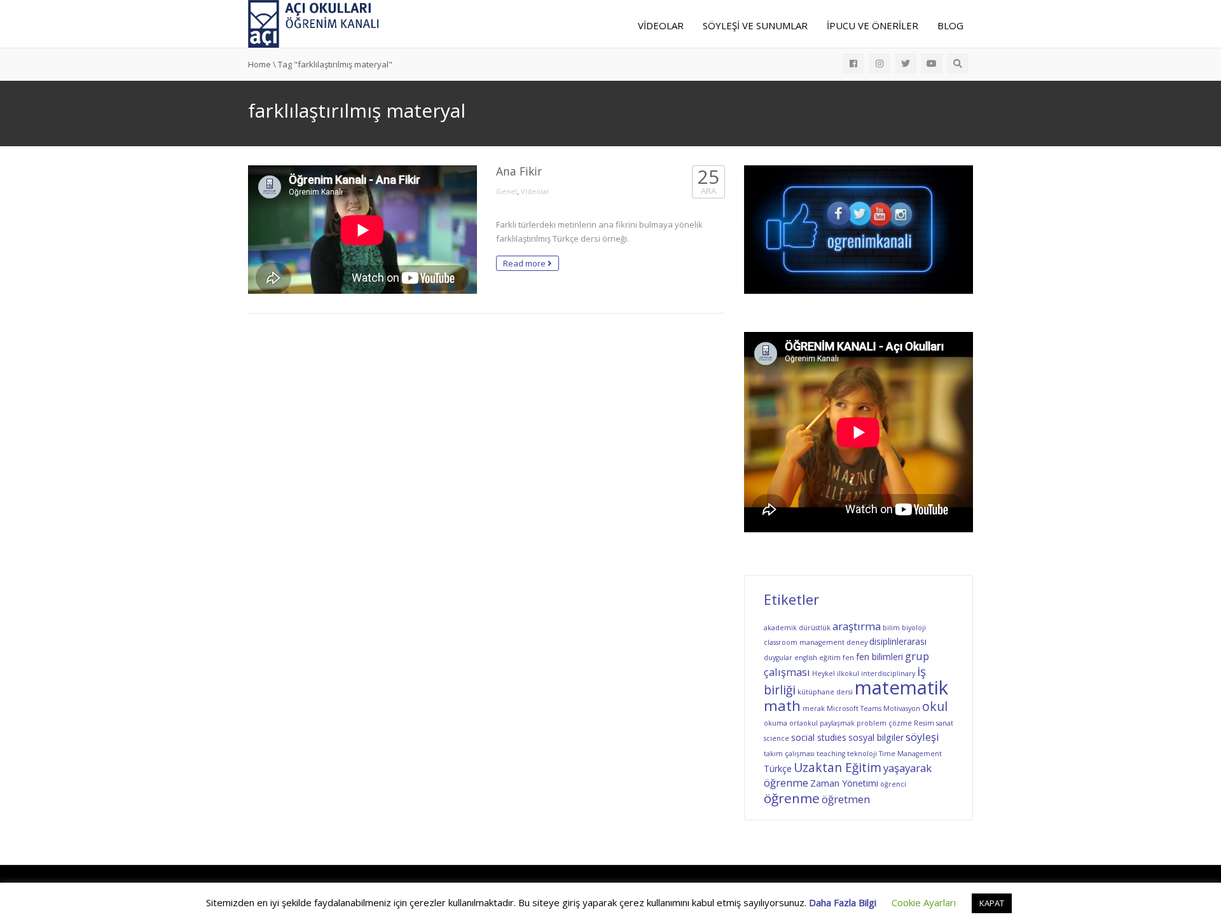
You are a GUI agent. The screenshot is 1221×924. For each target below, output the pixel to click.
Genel (506, 191)
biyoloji (914, 627)
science (776, 738)
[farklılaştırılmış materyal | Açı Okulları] (314, 23)
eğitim (830, 657)
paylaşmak (837, 723)
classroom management (804, 642)
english (805, 657)
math (782, 705)
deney (856, 642)
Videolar (661, 25)
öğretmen (846, 799)
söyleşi (922, 736)
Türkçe (778, 768)
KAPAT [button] (991, 903)
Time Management (910, 753)
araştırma (856, 626)
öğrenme (792, 798)
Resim (924, 723)
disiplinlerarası (898, 641)
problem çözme (884, 723)
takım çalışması (789, 753)
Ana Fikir (519, 171)
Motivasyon (901, 708)
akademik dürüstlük (797, 627)
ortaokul (803, 723)
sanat (944, 723)
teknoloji (862, 753)
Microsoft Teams (854, 708)
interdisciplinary (888, 673)
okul (935, 706)
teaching (831, 753)
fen (848, 657)
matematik (901, 687)
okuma (775, 723)
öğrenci (893, 784)
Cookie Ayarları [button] (924, 902)
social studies (818, 737)
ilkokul (848, 673)
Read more (525, 263)
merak (814, 708)
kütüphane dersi (825, 691)
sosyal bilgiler (876, 737)
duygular (778, 657)
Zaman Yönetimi (844, 783)
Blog (950, 25)
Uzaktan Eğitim (837, 767)
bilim (891, 627)
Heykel (823, 673)
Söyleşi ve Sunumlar (755, 25)
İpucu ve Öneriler (872, 25)
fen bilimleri (879, 657)
